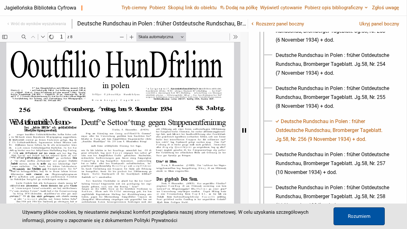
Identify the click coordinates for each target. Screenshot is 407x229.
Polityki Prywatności (155, 220)
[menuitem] (333, 64)
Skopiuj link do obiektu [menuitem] (192, 7)
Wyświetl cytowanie (281, 7)
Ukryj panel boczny (379, 24)
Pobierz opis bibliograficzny (334, 7)
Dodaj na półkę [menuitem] (242, 7)
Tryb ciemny (134, 7)
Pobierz (157, 7)
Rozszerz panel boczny (280, 24)
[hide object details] (244, 130)
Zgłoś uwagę (385, 7)
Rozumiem (359, 216)
